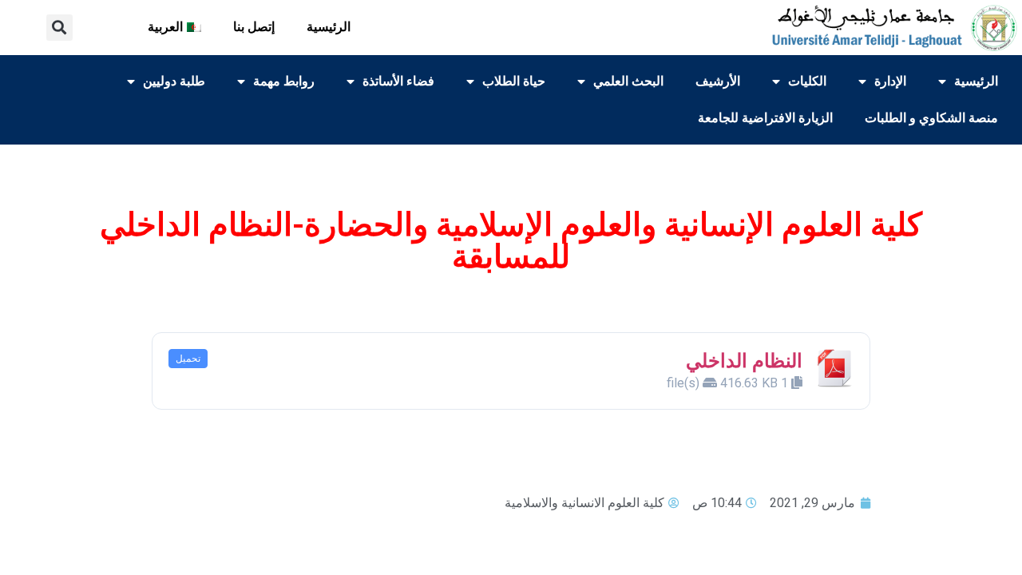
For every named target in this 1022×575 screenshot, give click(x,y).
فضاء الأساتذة (398, 81)
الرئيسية (329, 26)
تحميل (188, 358)
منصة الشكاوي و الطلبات (931, 117)
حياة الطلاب (513, 81)
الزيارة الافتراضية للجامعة (765, 117)
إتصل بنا (254, 26)
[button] (59, 27)
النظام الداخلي (744, 361)
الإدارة (890, 81)
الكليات (807, 81)
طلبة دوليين (174, 81)
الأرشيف (717, 81)
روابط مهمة (284, 81)
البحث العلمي (628, 81)
